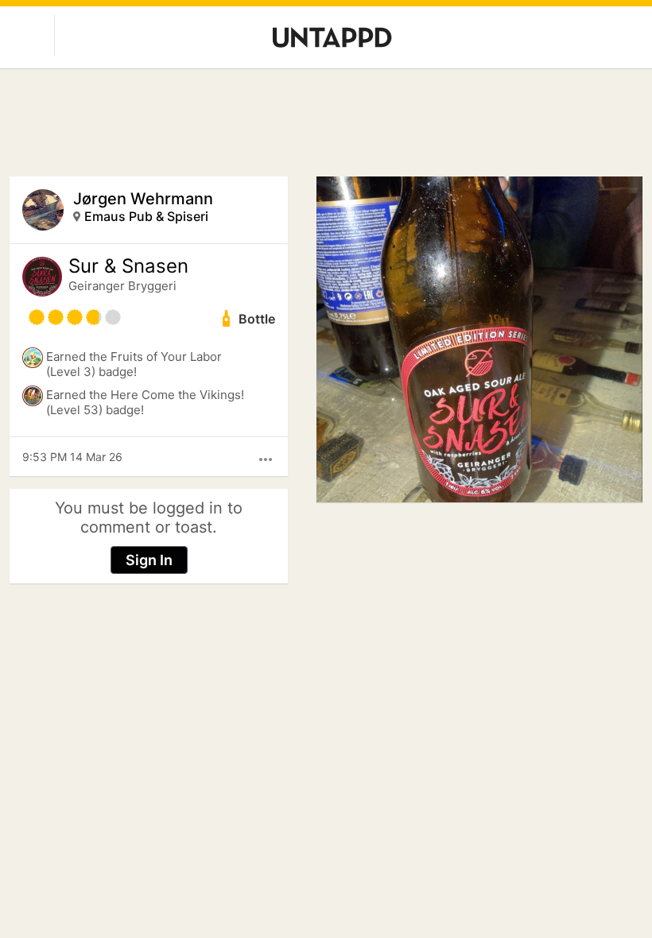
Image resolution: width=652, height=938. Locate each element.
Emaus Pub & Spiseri (146, 216)
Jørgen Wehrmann (143, 198)
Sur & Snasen (128, 266)
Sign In (149, 560)
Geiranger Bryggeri (122, 285)
